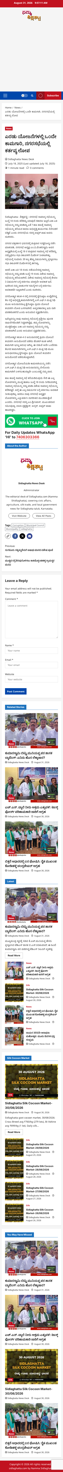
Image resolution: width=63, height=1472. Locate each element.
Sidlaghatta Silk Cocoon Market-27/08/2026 (14, 1191)
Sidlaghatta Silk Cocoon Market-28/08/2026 (14, 1169)
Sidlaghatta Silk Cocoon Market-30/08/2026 (14, 992)
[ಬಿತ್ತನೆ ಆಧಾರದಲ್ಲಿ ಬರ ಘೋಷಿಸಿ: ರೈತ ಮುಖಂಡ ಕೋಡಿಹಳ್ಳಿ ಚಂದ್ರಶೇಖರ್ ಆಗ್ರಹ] (31, 839)
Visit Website (19, 515)
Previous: (29, 548)
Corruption (18, 525)
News (9, 128)
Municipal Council (35, 525)
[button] (5, 95)
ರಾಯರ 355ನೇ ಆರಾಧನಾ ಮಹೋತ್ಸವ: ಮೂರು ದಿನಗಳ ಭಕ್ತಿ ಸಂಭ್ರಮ (14, 1036)
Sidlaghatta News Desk (21, 159)
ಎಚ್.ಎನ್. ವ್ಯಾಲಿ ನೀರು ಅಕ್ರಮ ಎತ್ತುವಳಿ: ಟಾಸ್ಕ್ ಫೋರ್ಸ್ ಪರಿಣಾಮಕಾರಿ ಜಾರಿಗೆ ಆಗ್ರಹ (14, 971)
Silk (28, 985)
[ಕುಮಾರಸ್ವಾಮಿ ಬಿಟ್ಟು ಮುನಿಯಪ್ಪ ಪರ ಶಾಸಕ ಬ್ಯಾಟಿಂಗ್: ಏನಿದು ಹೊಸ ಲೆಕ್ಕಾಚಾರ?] (31, 730)
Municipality (12, 528)
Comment (11, 598)
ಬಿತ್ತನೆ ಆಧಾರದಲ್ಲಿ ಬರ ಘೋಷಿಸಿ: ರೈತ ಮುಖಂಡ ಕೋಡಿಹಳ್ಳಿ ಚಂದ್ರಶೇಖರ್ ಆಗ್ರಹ (14, 1014)
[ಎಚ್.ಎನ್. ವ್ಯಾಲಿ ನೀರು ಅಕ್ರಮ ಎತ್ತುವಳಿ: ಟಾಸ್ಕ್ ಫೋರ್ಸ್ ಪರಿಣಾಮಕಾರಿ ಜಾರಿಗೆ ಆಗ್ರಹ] (31, 784)
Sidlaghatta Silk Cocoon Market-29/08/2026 (14, 1147)
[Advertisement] (31, 56)
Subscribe (53, 95)
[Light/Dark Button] (24, 95)
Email (9, 659)
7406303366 (27, 437)
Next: (29, 560)
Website (9, 674)
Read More (15, 956)
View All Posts (43, 515)
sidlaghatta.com (18, 1468)
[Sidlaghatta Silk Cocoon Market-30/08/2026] (31, 1081)
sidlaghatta (26, 528)
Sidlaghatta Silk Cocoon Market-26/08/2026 (14, 1213)
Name (9, 645)
